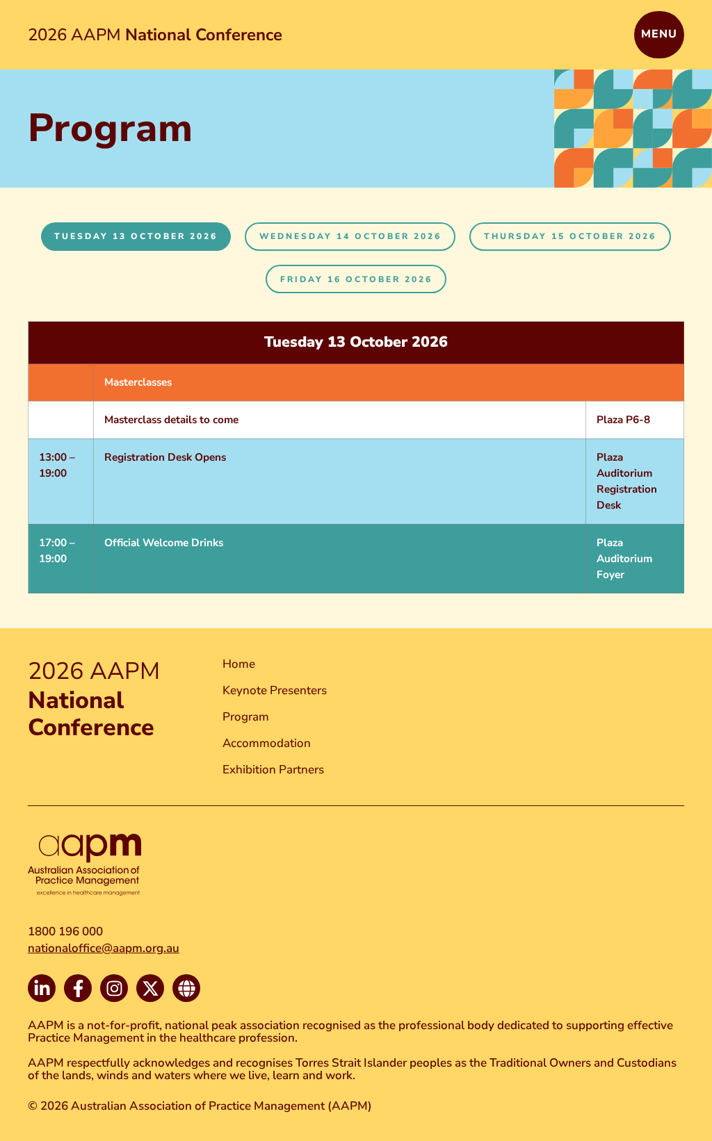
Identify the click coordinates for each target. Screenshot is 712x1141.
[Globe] (186, 988)
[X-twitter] (150, 988)
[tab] (136, 236)
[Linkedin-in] (42, 988)
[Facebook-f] (78, 988)
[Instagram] (114, 988)
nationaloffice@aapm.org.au (103, 948)
